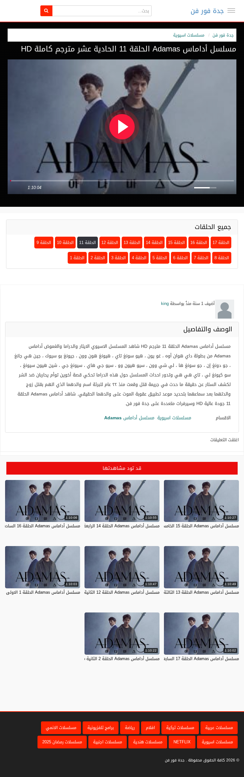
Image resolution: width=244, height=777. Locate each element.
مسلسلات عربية (219, 728)
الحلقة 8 (221, 258)
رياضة (130, 728)
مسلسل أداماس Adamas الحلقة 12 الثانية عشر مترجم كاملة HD (102, 592)
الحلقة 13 (132, 243)
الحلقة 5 (159, 258)
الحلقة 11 (87, 243)
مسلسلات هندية (147, 742)
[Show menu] (231, 10)
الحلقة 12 (109, 243)
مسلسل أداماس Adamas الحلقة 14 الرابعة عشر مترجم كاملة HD (101, 526)
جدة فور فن (207, 11)
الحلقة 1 (77, 258)
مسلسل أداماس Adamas (129, 418)
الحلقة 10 (65, 243)
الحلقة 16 (198, 243)
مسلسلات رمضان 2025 (62, 742)
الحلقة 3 (118, 258)
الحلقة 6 (180, 258)
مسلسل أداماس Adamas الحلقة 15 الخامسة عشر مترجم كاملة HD (180, 526)
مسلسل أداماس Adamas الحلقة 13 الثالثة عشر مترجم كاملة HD (182, 592)
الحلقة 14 (154, 243)
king (165, 303)
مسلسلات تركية (180, 728)
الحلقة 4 (139, 258)
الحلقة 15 (176, 243)
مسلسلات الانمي (61, 728)
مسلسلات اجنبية (107, 742)
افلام (150, 728)
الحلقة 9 (44, 243)
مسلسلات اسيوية (188, 35)
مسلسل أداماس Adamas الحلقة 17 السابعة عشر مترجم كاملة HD (180, 659)
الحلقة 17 (221, 243)
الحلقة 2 (98, 258)
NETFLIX (182, 742)
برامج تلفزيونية (100, 728)
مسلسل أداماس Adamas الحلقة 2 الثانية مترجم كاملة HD (108, 659)
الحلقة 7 (201, 258)
